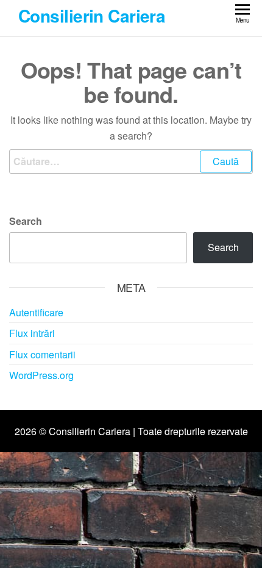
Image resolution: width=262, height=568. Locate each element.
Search (25, 221)
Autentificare (36, 312)
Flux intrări (32, 333)
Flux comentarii (42, 354)
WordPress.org (41, 375)
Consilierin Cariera (91, 15)
